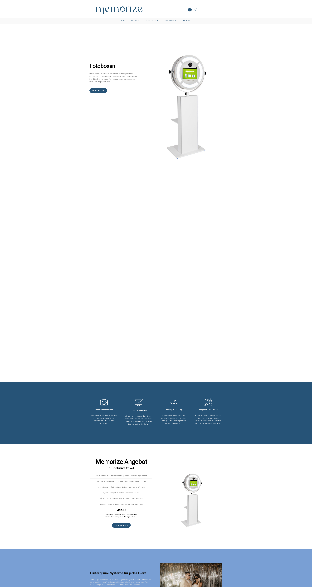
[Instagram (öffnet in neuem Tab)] (195, 10)
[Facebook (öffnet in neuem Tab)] (190, 10)
